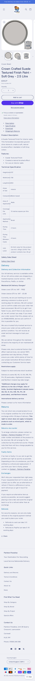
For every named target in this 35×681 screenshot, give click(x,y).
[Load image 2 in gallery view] (17, 56)
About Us (7, 585)
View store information (11, 118)
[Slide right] (33, 56)
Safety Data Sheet (8, 261)
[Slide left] (2, 56)
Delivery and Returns (11, 572)
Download (9, 128)
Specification (10, 126)
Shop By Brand (9, 606)
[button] (4, 9)
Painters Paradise (14, 675)
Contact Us (8, 581)
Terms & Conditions (10, 577)
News (6, 590)
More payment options (17, 107)
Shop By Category (10, 602)
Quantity (4, 86)
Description (9, 123)
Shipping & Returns (12, 131)
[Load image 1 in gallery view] (9, 56)
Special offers (8, 615)
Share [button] (5, 536)
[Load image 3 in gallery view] (26, 56)
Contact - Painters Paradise (11, 435)
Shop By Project (9, 611)
